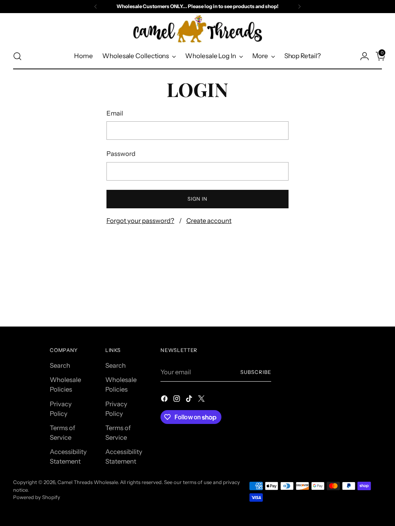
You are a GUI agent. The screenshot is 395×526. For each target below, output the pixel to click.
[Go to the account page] (361, 56)
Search (60, 365)
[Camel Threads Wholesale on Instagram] (177, 400)
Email (114, 113)
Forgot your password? (140, 220)
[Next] (299, 6)
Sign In (197, 199)
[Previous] (95, 6)
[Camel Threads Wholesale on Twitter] (202, 400)
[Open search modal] (17, 56)
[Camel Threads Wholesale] (197, 29)
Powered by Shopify (36, 497)
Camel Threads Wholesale (87, 482)
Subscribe (255, 372)
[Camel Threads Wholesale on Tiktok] (189, 400)
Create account (208, 220)
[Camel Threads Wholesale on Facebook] (165, 400)
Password (120, 153)
